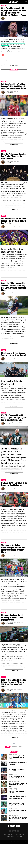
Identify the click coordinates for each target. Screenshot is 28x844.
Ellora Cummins (10, 92)
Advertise (10, 834)
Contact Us (19, 836)
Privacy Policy (11, 836)
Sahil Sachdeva (10, 19)
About (5, 834)
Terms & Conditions (19, 834)
